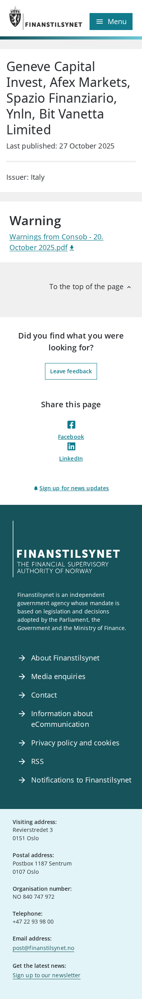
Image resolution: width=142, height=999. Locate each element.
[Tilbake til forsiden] (40, 18)
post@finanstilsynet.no (43, 948)
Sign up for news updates (74, 488)
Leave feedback (71, 371)
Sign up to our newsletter (46, 975)
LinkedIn (71, 458)
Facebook (71, 436)
